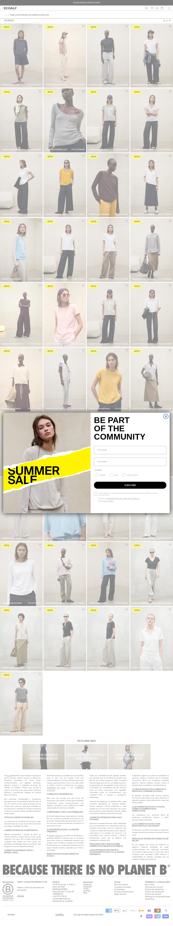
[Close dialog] (166, 416)
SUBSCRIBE (130, 485)
